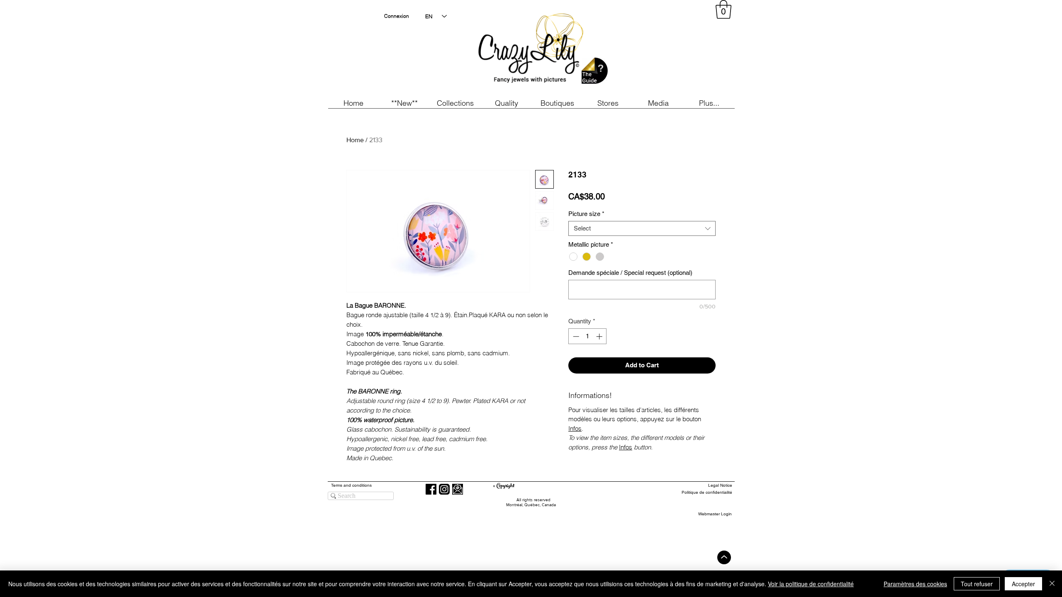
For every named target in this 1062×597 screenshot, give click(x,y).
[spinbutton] (587, 336)
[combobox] (642, 228)
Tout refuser (977, 584)
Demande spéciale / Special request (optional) (630, 272)
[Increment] (600, 336)
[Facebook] (431, 489)
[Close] (1052, 583)
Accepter (1023, 584)
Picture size (586, 213)
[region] (657, 50)
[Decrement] (575, 336)
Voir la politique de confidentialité (811, 584)
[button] (404, 103)
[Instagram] (444, 489)
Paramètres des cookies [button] (915, 584)
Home (355, 139)
